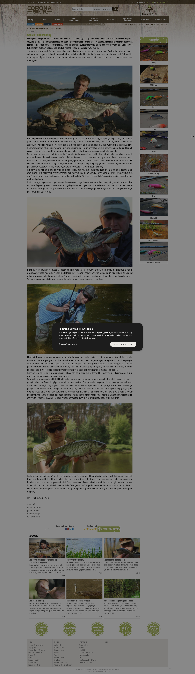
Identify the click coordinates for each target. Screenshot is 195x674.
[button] (68, 344)
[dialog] (97, 337)
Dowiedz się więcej (89, 338)
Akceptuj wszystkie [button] (123, 344)
